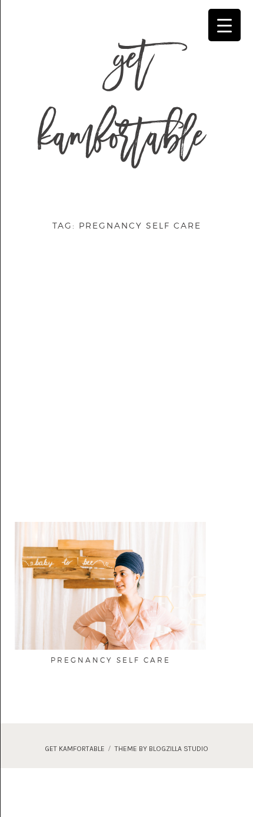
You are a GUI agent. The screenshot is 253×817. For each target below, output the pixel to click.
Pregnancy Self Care (111, 660)
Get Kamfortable (121, 105)
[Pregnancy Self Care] (110, 585)
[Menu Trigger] (224, 25)
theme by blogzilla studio (161, 749)
